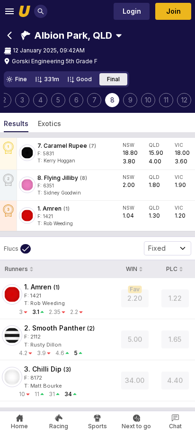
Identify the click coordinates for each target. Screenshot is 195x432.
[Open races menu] (119, 35)
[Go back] (9, 35)
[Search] (40, 11)
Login (132, 11)
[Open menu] (9, 11)
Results (16, 123)
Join (173, 11)
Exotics (49, 123)
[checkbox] (17, 249)
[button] (66, 35)
